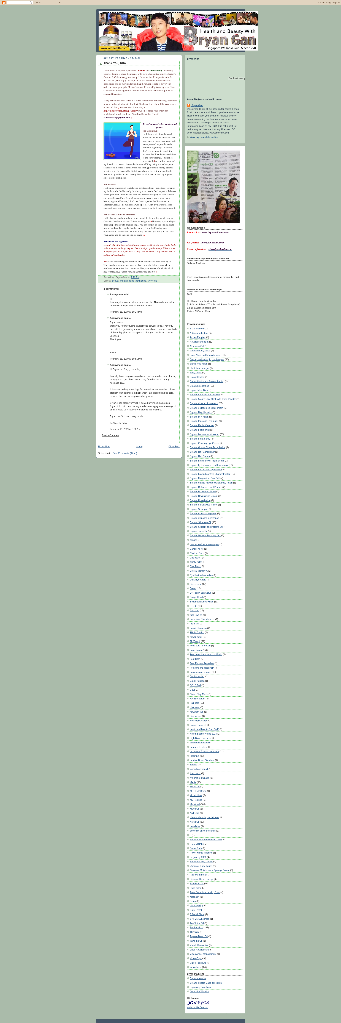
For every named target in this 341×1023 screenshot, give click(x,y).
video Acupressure (199, 949)
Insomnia (194, 756)
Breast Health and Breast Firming (207, 381)
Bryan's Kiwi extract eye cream (206, 469)
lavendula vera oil (199, 769)
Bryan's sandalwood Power (203, 504)
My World (152, 281)
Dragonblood (196, 597)
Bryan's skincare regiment (203, 513)
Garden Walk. (197, 676)
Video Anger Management (203, 954)
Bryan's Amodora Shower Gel (205, 394)
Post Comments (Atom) (125, 453)
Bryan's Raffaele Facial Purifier (206, 487)
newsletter (195, 826)
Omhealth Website (199, 991)
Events (193, 606)
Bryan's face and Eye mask (204, 421)
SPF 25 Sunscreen (199, 919)
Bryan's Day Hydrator (201, 412)
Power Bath (196, 848)
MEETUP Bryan (198, 791)
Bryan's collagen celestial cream (206, 408)
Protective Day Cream (201, 861)
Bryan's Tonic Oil (198, 531)
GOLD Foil (195, 685)
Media (193, 782)
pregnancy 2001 (198, 857)
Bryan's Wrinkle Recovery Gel (205, 535)
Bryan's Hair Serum (200, 456)
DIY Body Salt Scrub (200, 592)
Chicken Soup (197, 553)
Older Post (174, 446)
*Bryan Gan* (197, 105)
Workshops (195, 967)
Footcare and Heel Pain (202, 667)
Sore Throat (196, 910)
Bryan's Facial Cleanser (202, 425)
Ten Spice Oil (197, 923)
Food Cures (196, 650)
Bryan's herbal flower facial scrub (207, 460)
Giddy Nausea (197, 681)
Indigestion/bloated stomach (204, 751)
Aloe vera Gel (197, 346)
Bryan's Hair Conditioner (202, 452)
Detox (193, 588)
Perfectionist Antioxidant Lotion (206, 839)
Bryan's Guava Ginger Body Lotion (207, 447)
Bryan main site (198, 978)
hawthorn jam (197, 711)
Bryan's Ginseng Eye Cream (204, 443)
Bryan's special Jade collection (206, 983)
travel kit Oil (196, 940)
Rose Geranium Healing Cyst (205, 892)
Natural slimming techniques (204, 817)
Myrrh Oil (194, 808)
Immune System (198, 747)
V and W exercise (199, 945)
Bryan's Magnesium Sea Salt (205, 478)
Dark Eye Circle (198, 579)
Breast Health (197, 377)
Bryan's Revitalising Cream (204, 496)
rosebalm (194, 897)
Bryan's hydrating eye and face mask (209, 465)
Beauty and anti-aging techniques (129, 281)
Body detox (196, 372)
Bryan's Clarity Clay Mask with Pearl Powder (213, 399)
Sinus (193, 901)
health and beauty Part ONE (204, 729)
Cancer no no (197, 548)
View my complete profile (204, 137)
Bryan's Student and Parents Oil (206, 527)
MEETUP (195, 786)
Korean (193, 764)
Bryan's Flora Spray (200, 438)
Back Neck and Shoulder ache (205, 355)
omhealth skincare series (203, 830)
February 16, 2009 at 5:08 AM (125, 429)
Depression (195, 584)
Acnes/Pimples (197, 337)
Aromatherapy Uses (200, 350)
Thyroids (194, 932)
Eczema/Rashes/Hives (201, 601)
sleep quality (196, 905)
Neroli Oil (194, 822)
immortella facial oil (200, 742)
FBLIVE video (197, 632)
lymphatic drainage (199, 778)
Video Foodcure (198, 962)
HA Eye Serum (197, 698)
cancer (193, 540)
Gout (192, 689)
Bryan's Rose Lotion (200, 500)
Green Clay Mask (199, 694)
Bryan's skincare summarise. (205, 518)
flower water (196, 637)
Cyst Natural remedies (201, 575)
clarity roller (196, 562)
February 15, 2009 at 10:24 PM (126, 312)
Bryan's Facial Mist (200, 430)
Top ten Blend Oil (199, 936)
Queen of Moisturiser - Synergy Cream (209, 870)
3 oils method (197, 328)
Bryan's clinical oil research (204, 403)
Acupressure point (199, 341)
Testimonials (196, 927)
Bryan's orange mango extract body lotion (211, 482)
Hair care (194, 703)
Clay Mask (195, 566)
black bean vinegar (199, 368)
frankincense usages (200, 672)
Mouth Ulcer (196, 795)
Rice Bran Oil (197, 883)
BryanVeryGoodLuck (200, 987)
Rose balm (195, 888)
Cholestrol (195, 557)
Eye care (194, 610)
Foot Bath (195, 659)
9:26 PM (135, 277)
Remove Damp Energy (201, 879)
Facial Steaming (198, 628)
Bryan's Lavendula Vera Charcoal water (210, 474)
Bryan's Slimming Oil (200, 522)
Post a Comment (110, 435)
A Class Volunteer (199, 333)
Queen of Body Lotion (201, 866)
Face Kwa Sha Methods (202, 619)
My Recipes (196, 800)
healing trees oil (198, 725)
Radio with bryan (198, 874)
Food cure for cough (200, 645)
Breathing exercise (199, 386)
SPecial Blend (197, 914)
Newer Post (104, 446)
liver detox (195, 773)
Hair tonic (195, 707)
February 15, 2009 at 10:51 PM (126, 359)
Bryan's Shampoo (199, 509)
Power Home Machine (201, 852)
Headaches (195, 716)
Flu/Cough (195, 641)
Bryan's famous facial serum (204, 434)
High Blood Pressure (200, 738)
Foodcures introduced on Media (206, 654)
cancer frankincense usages (204, 544)
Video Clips (196, 958)
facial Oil (194, 623)
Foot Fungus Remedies (202, 663)
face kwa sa (196, 615)
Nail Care (194, 813)
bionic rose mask (198, 363)
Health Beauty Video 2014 (203, 733)
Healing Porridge (198, 720)
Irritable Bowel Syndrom (202, 760)
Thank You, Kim (115, 63)
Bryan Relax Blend (199, 390)
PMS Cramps (197, 844)
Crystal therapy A (199, 570)
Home (139, 446)
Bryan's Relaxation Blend (203, 491)
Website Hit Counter (197, 1007)
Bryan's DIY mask (199, 416)
